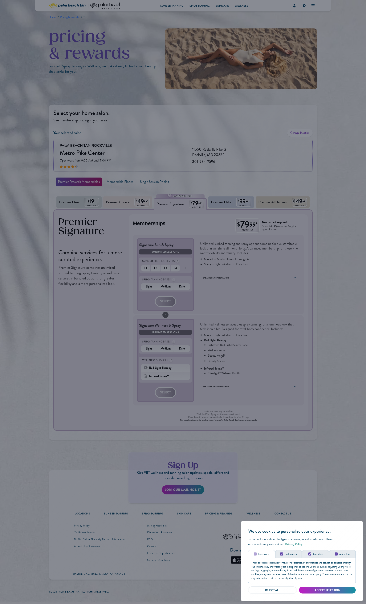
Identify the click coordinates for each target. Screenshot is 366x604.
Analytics (318, 554)
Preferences (291, 554)
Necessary (263, 554)
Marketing (344, 554)
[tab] (261, 554)
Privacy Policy (293, 544)
